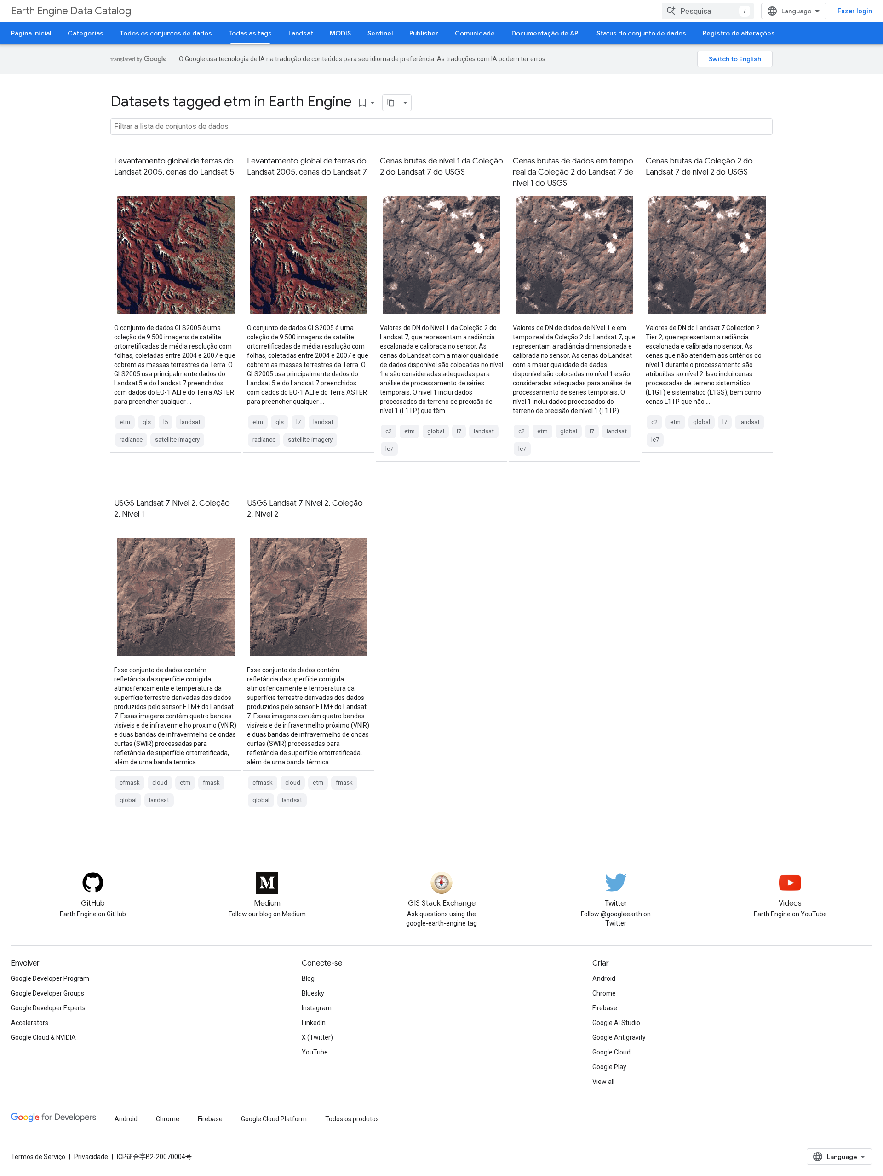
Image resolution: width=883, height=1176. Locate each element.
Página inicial (31, 33)
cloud (159, 782)
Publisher (423, 33)
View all (603, 1081)
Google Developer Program (50, 978)
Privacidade (91, 1156)
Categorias (85, 33)
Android (603, 978)
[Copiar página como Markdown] (391, 103)
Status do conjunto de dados (641, 33)
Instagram (317, 1008)
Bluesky (313, 993)
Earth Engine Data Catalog (71, 11)
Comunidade (475, 33)
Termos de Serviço (38, 1156)
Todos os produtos (352, 1119)
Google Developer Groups (47, 993)
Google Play (609, 1067)
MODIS (340, 33)
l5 (165, 422)
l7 (298, 422)
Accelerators (29, 1022)
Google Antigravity (619, 1037)
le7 (389, 448)
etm (125, 422)
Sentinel (380, 33)
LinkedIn (314, 1022)
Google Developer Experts (48, 1008)
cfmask (130, 782)
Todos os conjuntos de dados (166, 33)
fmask (211, 782)
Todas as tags (250, 33)
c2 (388, 431)
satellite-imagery (177, 439)
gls (147, 422)
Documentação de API (545, 33)
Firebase (604, 1008)
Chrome (604, 993)
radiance (131, 439)
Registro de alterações (739, 33)
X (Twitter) (317, 1037)
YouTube (315, 1052)
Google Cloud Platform (274, 1119)
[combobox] (708, 11)
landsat (190, 422)
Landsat (300, 33)
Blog (308, 978)
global (435, 431)
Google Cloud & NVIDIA (43, 1037)
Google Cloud (611, 1052)
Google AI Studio (616, 1022)
